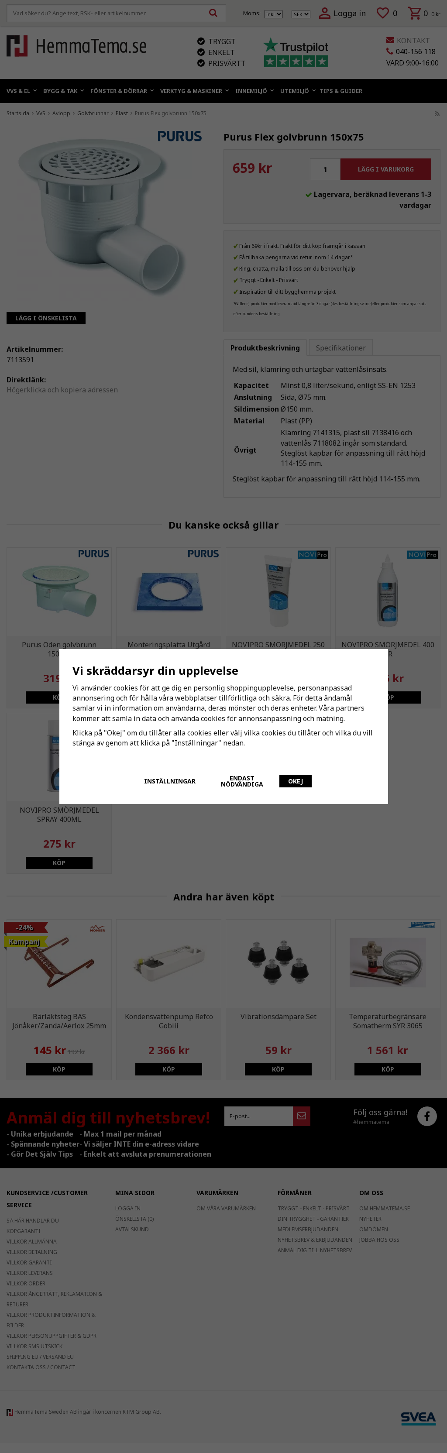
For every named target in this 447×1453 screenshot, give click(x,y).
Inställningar (170, 781)
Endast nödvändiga (242, 781)
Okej (295, 781)
